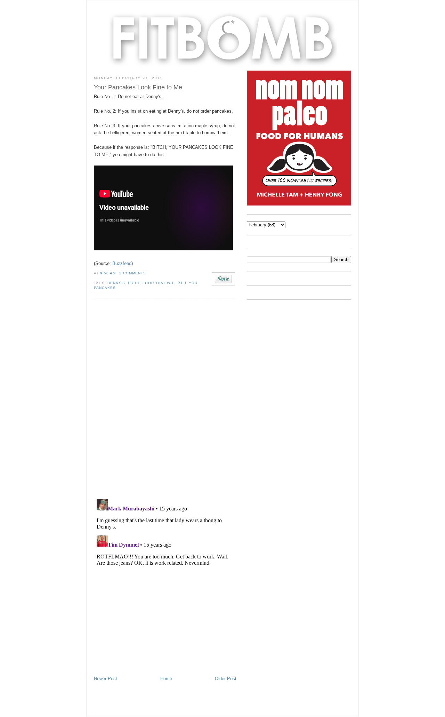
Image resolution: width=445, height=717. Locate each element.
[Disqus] (165, 399)
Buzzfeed (121, 263)
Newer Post (105, 678)
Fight (134, 283)
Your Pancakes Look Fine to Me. (139, 87)
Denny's (116, 283)
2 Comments (132, 273)
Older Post (225, 678)
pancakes (105, 288)
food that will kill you (170, 283)
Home (166, 678)
